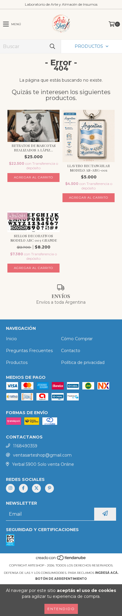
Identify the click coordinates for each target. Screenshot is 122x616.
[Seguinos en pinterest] (49, 488)
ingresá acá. (106, 573)
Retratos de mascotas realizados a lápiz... (34, 147)
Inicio (11, 338)
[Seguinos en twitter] (36, 488)
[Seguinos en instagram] (10, 488)
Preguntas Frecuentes (29, 350)
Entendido (61, 609)
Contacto (70, 350)
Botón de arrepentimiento (61, 579)
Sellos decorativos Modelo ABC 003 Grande (33, 238)
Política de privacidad (83, 362)
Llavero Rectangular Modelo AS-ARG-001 (88, 168)
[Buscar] (52, 46)
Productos (17, 362)
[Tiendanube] (61, 559)
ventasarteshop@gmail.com (42, 455)
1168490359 (25, 446)
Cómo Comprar (77, 338)
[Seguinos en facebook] (23, 488)
